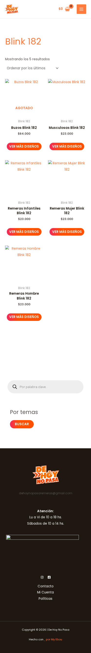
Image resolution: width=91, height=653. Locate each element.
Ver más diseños (24, 146)
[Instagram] (42, 577)
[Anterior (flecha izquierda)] (8, 326)
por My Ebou (54, 639)
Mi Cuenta (45, 592)
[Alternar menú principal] (81, 9)
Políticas (45, 598)
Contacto (46, 586)
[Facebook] (49, 577)
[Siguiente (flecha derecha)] (82, 326)
